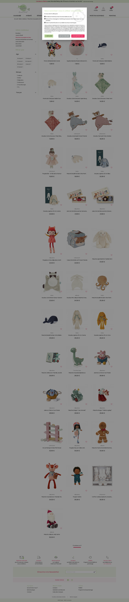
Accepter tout (78, 36)
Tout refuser (65, 36)
